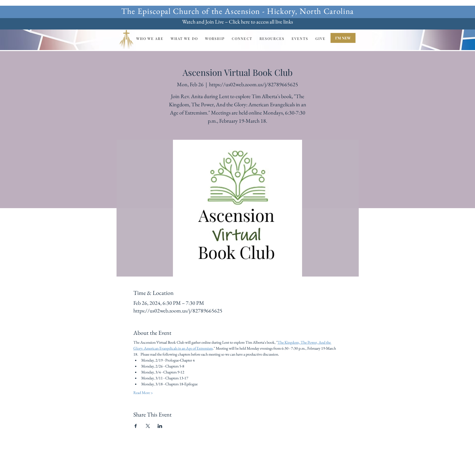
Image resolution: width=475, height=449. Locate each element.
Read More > (143, 392)
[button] (150, 38)
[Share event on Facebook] (135, 426)
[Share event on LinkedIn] (160, 426)
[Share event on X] (147, 426)
